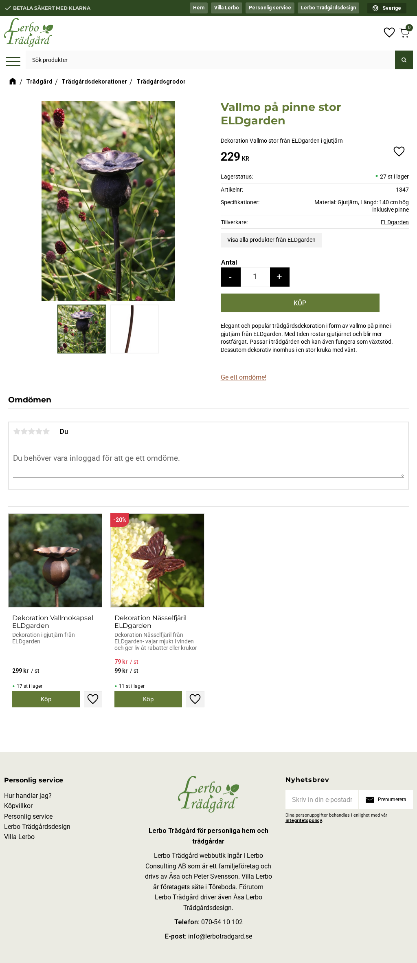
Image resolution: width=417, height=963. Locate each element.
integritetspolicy (303, 820)
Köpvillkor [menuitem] (18, 806)
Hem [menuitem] (198, 8)
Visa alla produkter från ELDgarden (271, 239)
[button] (13, 62)
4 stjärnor (38, 431)
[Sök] (404, 60)
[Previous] (17, 192)
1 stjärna (16, 431)
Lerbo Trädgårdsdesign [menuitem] (328, 8)
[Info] (46, 699)
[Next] (199, 192)
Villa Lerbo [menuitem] (226, 8)
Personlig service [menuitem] (270, 8)
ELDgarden (395, 222)
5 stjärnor (46, 431)
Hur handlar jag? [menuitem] (28, 796)
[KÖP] (300, 303)
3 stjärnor (31, 431)
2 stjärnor (24, 431)
